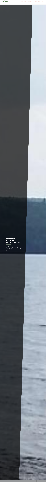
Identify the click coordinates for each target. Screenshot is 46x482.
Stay (21, 1)
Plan (42, 1)
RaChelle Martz (16, 242)
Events (39, 1)
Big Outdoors (30, 1)
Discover (25, 1)
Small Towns (35, 1)
